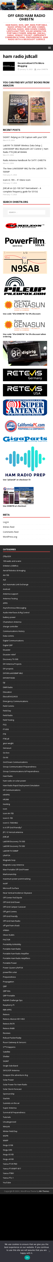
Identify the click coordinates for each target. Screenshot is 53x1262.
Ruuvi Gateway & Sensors (14, 1042)
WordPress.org (10, 536)
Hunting (6, 804)
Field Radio (8, 715)
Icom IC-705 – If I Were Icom (16, 180)
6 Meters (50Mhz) (10, 565)
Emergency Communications (15, 701)
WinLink (6, 1126)
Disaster (6, 649)
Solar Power (8, 1079)
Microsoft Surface (11, 888)
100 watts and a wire (12, 561)
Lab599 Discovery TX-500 (14, 841)
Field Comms (8, 706)
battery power (9, 617)
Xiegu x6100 (8, 1159)
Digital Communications (13, 640)
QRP (5, 986)
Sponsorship (8, 1093)
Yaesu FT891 (8, 1173)
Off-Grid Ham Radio (11, 921)
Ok (27, 1257)
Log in (6, 522)
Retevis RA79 (8, 1023)
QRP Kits (6, 991)
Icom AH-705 (8, 813)
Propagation (8, 981)
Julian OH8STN (42, 69)
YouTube (7, 1182)
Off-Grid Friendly (10, 916)
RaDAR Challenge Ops (13, 1000)
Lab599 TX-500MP (10, 851)
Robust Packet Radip (12, 1037)
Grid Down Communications (15, 762)
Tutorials (7, 1117)
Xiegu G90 (7, 1150)
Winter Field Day (10, 1131)
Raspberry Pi (8, 1005)
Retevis (6, 1014)
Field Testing (8, 720)
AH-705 (6, 575)
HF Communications (11, 790)
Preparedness (9, 977)
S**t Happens (9, 1047)
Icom (5, 808)
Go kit (5, 757)
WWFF (5, 1140)
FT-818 (6, 729)
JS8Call (6, 836)
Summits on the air (11, 1103)
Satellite (6, 1051)
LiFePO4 (6, 855)
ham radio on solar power (14, 780)
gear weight (8, 743)
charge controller (10, 626)
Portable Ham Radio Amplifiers (16, 958)
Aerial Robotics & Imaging (14, 570)
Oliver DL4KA (8, 935)
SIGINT (6, 1061)
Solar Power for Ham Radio (15, 1084)
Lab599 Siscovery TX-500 (14, 846)
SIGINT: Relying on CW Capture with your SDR (25, 137)
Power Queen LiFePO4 (13, 967)
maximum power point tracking (16, 878)
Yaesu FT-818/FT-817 (12, 1168)
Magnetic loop (9, 860)
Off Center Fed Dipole (12, 897)
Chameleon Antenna (12, 622)
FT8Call (6, 738)
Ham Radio (8, 776)
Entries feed (8, 526)
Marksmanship (9, 874)
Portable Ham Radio (12, 949)
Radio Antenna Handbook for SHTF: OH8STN (24, 160)
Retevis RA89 (8, 1028)
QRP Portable (9, 995)
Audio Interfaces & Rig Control (16, 612)
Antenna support (10, 593)
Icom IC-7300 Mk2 (10, 822)
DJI (4, 682)
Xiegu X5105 (8, 1154)
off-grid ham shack (11, 925)
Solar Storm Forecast (12, 1089)
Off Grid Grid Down (11, 902)
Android (6, 589)
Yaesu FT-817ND (10, 1164)
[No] (49, 1251)
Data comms (8, 636)
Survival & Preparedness (14, 1112)
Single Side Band (10, 1065)
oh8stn (6, 930)
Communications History (14, 631)
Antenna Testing (10, 598)
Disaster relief (9, 654)
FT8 (4, 734)
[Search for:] (26, 212)
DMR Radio (8, 687)
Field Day (7, 710)
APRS (5, 603)
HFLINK (6, 799)
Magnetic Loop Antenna (13, 864)
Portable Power (10, 963)
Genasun (7, 748)
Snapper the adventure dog (15, 1075)
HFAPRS (6, 794)
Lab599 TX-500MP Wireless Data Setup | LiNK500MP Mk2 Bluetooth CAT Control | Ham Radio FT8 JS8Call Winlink (25, 148)
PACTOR (6, 939)
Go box (6, 752)
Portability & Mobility (12, 944)
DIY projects (8, 668)
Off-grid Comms (10, 911)
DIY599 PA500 (9, 678)
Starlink (6, 1098)
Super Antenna (9, 1108)
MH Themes (44, 1191)
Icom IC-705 (8, 818)
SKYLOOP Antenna (11, 1070)
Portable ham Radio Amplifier (16, 953)
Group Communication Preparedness (19, 766)
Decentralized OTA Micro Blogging (31, 64)
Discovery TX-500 (10, 659)
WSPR (5, 1135)
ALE (4, 579)
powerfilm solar (10, 972)
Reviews (6, 1033)
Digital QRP (8, 645)
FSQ (4, 724)
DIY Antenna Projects (12, 664)
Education (7, 692)
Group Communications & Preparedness (21, 771)
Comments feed (10, 531)
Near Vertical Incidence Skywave (17, 893)
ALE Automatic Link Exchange (15, 584)
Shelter (6, 1056)
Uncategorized (9, 1121)
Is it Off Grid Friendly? (12, 827)
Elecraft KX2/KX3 (10, 696)
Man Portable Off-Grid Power (16, 869)
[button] (49, 47)
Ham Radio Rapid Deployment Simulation (21, 785)
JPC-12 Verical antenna (13, 832)
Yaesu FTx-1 (8, 1177)
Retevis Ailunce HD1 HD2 (14, 1019)
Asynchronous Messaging (14, 607)
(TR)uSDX (7, 556)
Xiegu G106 (8, 1145)
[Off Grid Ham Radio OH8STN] (26, 8)
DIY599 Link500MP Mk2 (13, 673)
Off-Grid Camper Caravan (14, 907)
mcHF (5, 883)
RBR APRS (7, 1009)
